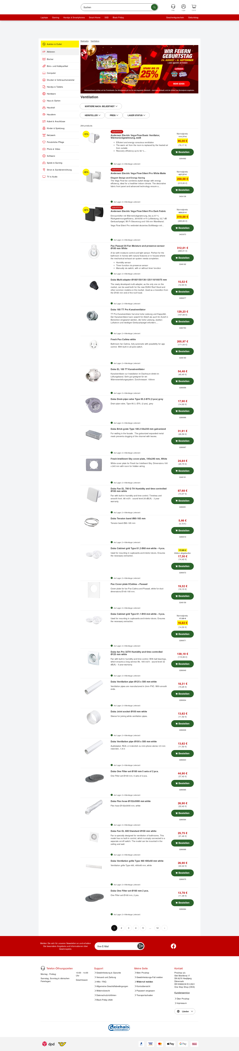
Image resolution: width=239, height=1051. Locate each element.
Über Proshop (183, 998)
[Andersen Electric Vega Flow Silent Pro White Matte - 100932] (95, 176)
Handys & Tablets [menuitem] (55, 86)
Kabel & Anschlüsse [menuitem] (56, 121)
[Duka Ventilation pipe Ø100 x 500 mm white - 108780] (95, 748)
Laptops (44, 17)
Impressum (182, 1003)
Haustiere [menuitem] (51, 114)
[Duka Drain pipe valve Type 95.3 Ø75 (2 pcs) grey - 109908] (95, 405)
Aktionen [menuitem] (51, 51)
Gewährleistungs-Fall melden (150, 977)
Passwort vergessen (146, 990)
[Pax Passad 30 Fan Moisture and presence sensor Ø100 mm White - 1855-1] (95, 252)
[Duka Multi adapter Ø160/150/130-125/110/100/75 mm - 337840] (95, 286)
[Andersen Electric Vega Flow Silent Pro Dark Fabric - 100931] (95, 214)
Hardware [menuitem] (51, 93)
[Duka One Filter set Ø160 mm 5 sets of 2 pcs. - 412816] (95, 777)
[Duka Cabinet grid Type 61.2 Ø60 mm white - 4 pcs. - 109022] (95, 554)
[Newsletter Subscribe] (140, 946)
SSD (107, 17)
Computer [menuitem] (51, 73)
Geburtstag (193, 17)
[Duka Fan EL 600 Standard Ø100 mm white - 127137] (95, 837)
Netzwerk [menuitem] (51, 135)
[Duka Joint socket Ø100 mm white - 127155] (95, 718)
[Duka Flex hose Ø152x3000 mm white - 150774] (95, 807)
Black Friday (118, 17)
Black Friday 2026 (104, 999)
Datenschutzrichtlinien (106, 995)
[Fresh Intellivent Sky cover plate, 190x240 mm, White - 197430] (95, 465)
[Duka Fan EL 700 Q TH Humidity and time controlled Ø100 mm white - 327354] (95, 495)
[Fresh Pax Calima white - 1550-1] (95, 345)
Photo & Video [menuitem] (53, 149)
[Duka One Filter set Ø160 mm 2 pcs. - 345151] (95, 897)
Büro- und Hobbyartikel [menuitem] (57, 66)
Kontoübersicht (143, 986)
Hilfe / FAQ (101, 981)
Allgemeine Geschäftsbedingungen (112, 986)
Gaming (55, 17)
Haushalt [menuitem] (51, 107)
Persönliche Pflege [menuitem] (55, 142)
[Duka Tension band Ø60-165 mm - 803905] (95, 525)
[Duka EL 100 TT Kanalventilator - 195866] (95, 375)
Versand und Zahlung (106, 977)
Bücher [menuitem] (50, 59)
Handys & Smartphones (74, 17)
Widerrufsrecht (103, 990)
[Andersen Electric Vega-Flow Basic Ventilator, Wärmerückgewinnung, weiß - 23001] (95, 138)
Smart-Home (94, 17)
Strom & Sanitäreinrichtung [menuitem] (59, 169)
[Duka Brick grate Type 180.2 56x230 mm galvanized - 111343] (95, 435)
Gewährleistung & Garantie (108, 972)
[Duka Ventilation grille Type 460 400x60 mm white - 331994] (95, 867)
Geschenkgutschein (175, 17)
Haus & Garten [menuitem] (53, 100)
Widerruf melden (145, 981)
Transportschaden (145, 995)
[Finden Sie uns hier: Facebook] (173, 946)
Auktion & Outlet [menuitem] (54, 44)
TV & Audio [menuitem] (52, 176)
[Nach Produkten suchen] (154, 7)
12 (157, 927)
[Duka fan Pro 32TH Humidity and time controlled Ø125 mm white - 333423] (95, 658)
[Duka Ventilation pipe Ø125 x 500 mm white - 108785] (95, 688)
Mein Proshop (143, 972)
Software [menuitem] (51, 155)
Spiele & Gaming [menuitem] (54, 162)
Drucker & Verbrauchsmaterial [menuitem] (60, 79)
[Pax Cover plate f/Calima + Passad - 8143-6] (95, 590)
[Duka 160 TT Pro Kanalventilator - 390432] (95, 316)
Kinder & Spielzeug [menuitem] (55, 128)
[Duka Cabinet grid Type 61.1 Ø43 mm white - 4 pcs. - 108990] (95, 620)
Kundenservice (182, 992)
